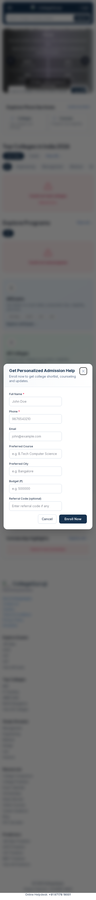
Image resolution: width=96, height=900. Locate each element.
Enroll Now (73, 519)
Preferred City (18, 463)
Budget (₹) (16, 481)
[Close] (83, 371)
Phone (14, 411)
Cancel (47, 519)
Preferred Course (21, 446)
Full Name (16, 394)
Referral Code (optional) (25, 498)
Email (12, 429)
